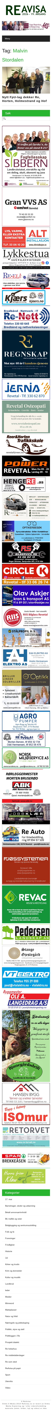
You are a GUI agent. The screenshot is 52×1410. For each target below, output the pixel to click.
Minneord (9, 1303)
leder (7, 1290)
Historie (8, 1251)
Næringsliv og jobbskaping (17, 1323)
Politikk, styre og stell (14, 1329)
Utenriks (9, 1381)
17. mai (8, 1199)
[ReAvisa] (26, 15)
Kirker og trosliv (12, 1264)
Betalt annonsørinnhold (15, 1212)
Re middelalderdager (14, 1355)
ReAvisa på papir (13, 1368)
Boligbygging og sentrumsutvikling (20, 1225)
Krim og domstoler (13, 1271)
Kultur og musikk (12, 1277)
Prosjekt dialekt (12, 1342)
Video (7, 1388)
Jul (6, 1258)
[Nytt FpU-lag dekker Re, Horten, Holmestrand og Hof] (26, 93)
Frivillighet (9, 1245)
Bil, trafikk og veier (13, 1219)
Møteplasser (11, 1310)
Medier (8, 1297)
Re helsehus (11, 1349)
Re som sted (11, 1362)
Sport (7, 1375)
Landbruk (9, 1284)
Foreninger (10, 1238)
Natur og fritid (11, 1316)
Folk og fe (9, 1232)
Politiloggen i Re (12, 1336)
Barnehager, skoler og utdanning (20, 1206)
